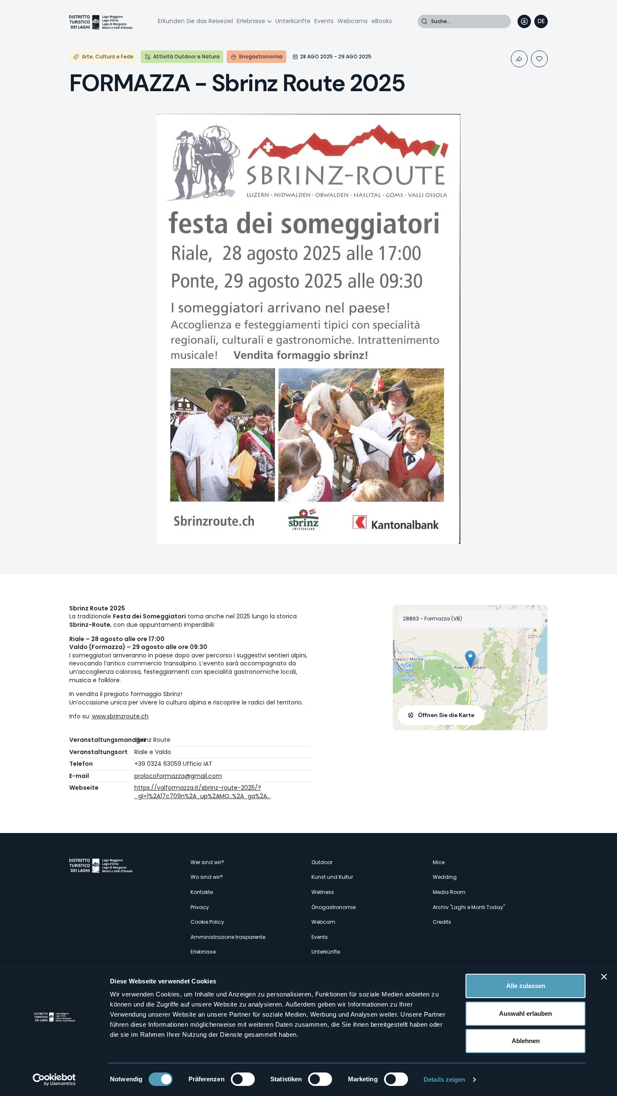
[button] (470, 659)
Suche (424, 21)
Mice (438, 862)
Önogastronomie (333, 907)
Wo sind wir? (207, 876)
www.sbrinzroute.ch (120, 716)
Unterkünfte (293, 21)
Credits (442, 921)
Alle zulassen (525, 985)
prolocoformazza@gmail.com (178, 776)
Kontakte (202, 892)
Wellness (322, 892)
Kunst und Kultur (332, 876)
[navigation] (541, 21)
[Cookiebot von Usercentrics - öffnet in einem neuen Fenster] (54, 1079)
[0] (539, 58)
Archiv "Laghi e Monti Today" (469, 907)
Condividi (519, 58)
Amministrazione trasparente (228, 937)
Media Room (449, 892)
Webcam (323, 921)
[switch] (243, 1079)
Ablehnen (526, 1040)
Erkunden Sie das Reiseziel (195, 21)
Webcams (352, 21)
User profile (524, 21)
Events (324, 21)
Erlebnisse (251, 21)
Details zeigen (444, 1079)
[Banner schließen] (604, 977)
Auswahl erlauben (525, 1013)
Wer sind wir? (207, 862)
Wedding (445, 876)
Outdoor (321, 862)
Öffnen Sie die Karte (446, 715)
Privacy (200, 907)
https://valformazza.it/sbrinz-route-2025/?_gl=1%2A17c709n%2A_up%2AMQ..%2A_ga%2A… (202, 791)
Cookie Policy (207, 921)
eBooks (381, 21)
